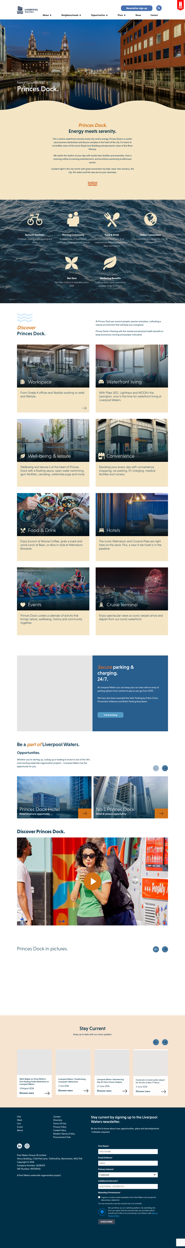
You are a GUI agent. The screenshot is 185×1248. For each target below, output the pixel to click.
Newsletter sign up (136, 8)
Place (120, 15)
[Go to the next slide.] (165, 768)
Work (19, 1120)
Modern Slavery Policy (64, 1133)
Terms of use (59, 1123)
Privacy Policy (59, 1127)
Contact (154, 15)
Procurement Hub (62, 1137)
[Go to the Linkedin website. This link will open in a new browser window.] (19, 1146)
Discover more (29, 1090)
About (46, 15)
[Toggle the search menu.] (159, 8)
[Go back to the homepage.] (27, 13)
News (138, 15)
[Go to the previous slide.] (156, 768)
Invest (20, 1127)
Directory (57, 1120)
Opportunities (98, 15)
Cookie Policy (59, 1130)
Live (19, 1123)
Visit (19, 1116)
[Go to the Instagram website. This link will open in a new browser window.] (27, 1146)
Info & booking (110, 715)
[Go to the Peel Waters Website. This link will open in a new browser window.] (180, 6)
